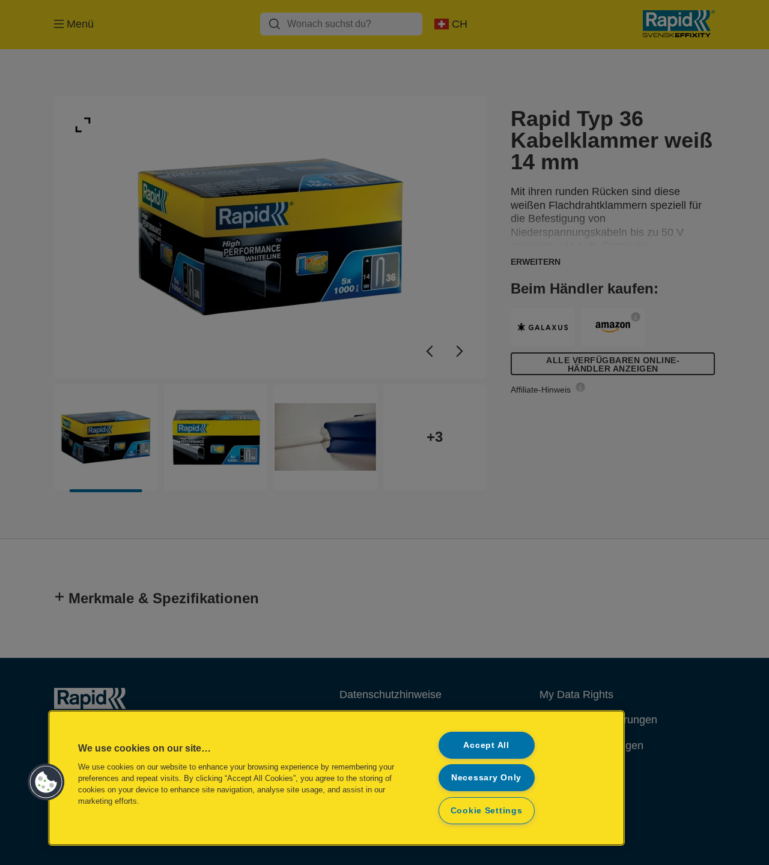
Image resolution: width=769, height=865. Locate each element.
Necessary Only (486, 777)
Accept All (486, 745)
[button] (46, 782)
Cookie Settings (487, 810)
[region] (336, 778)
